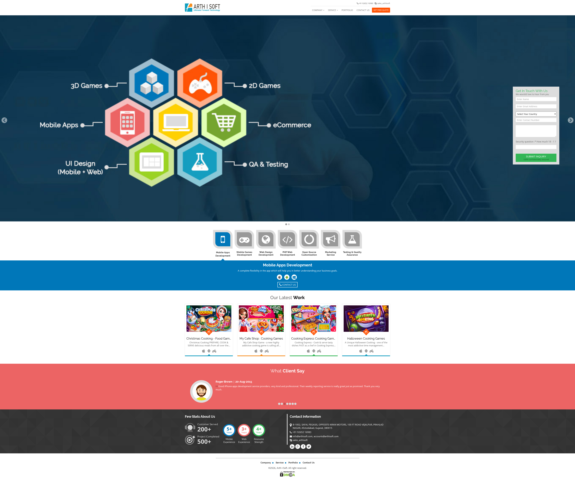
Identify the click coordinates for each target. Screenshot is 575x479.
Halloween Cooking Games (366, 338)
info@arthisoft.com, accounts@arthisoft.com (316, 436)
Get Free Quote (381, 10)
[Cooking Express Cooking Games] (313, 318)
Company (317, 10)
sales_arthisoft (300, 440)
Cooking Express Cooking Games (313, 338)
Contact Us (363, 10)
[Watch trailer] (214, 350)
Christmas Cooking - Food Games (208, 338)
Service (332, 10)
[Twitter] (308, 446)
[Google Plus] (297, 446)
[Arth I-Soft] (202, 7)
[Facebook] (303, 446)
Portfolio (347, 10)
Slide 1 (279, 404)
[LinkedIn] (292, 446)
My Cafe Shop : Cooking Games (261, 338)
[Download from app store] (203, 350)
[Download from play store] (209, 350)
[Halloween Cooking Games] (366, 318)
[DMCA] (287, 473)
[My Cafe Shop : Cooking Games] (261, 318)
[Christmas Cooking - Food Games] (208, 318)
